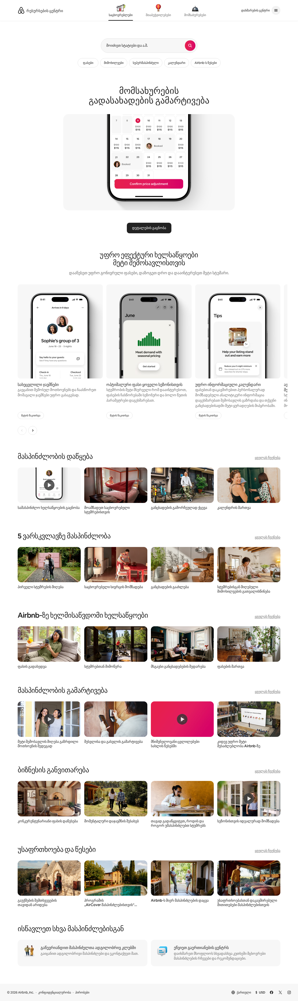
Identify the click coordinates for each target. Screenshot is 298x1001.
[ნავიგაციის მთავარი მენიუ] (276, 10)
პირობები (82, 992)
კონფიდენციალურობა (54, 992)
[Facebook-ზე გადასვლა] (271, 992)
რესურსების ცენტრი (44, 10)
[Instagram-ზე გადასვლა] (289, 992)
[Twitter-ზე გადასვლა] (280, 992)
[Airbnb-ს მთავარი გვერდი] (21, 10)
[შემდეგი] (32, 430)
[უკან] (22, 430)
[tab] (121, 11)
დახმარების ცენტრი (255, 10)
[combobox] (143, 46)
